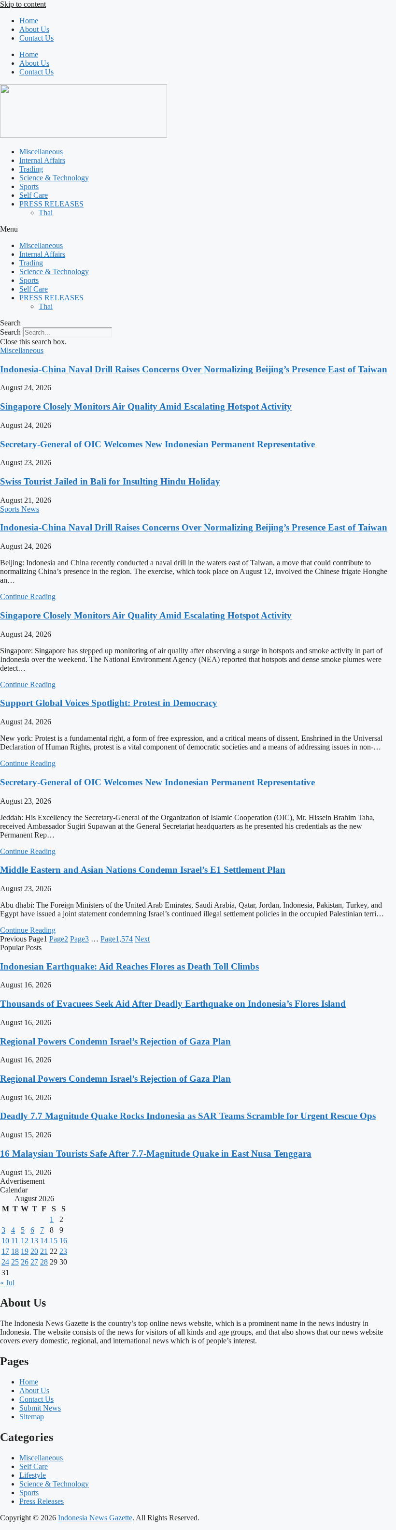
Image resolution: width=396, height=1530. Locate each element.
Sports (29, 186)
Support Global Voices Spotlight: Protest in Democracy (108, 703)
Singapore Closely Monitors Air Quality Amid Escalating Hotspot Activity (146, 406)
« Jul (7, 1283)
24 (5, 1262)
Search (10, 332)
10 (5, 1240)
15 (53, 1240)
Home (28, 20)
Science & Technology (54, 178)
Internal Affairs (42, 160)
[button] (198, 229)
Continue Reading (28, 596)
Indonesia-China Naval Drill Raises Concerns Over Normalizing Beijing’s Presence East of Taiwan (193, 369)
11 (14, 1240)
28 (44, 1262)
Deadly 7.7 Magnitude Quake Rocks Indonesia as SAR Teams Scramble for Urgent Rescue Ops (188, 1116)
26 (24, 1262)
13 (34, 1240)
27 (34, 1262)
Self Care (33, 195)
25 (15, 1262)
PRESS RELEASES (51, 204)
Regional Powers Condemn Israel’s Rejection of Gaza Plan (115, 1041)
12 (24, 1240)
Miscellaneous (41, 151)
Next (142, 939)
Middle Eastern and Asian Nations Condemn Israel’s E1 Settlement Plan (142, 870)
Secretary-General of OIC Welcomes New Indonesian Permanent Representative (157, 444)
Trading (31, 169)
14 (44, 1240)
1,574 (116, 939)
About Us (34, 29)
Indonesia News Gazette (95, 1518)
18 (15, 1251)
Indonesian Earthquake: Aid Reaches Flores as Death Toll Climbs (129, 966)
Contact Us (36, 38)
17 (5, 1251)
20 (34, 1251)
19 (24, 1251)
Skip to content (23, 4)
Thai (46, 212)
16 (63, 1240)
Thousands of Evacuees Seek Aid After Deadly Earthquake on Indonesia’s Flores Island (173, 1004)
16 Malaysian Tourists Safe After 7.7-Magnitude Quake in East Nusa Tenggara (155, 1153)
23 (63, 1251)
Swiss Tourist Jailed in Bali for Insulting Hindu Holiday (110, 481)
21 (44, 1251)
